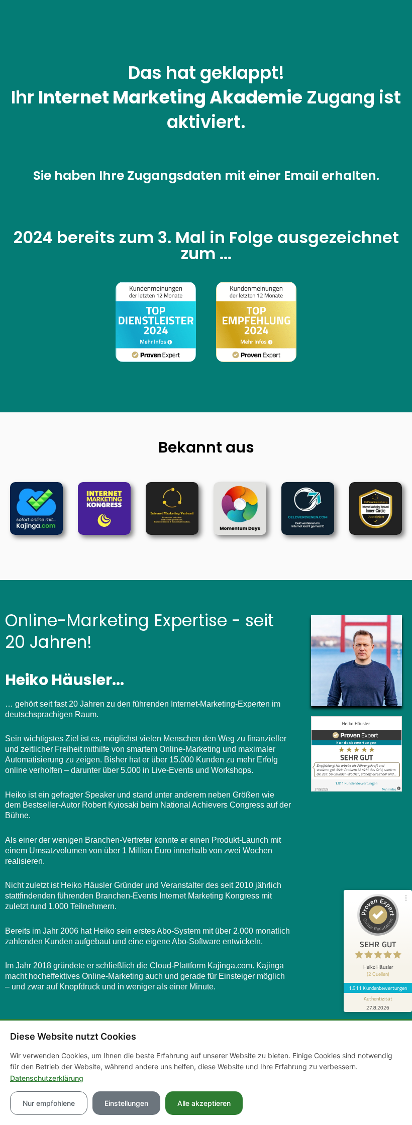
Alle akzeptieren (204, 1103)
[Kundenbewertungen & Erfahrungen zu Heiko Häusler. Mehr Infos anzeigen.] (356, 753)
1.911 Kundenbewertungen (378, 987)
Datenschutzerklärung (46, 1078)
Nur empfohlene (49, 1103)
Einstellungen (126, 1103)
